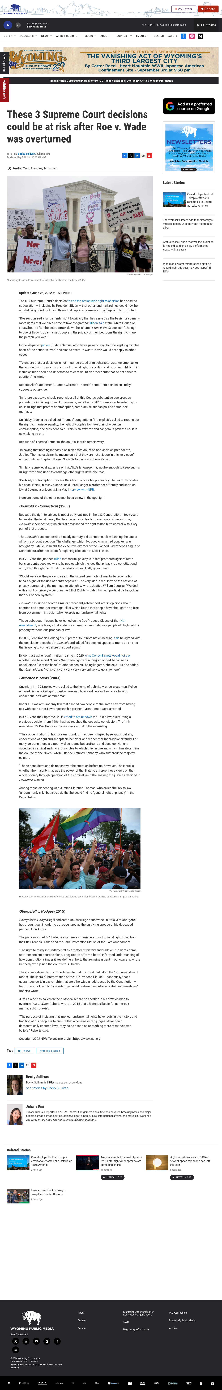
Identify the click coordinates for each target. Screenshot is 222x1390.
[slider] (23, 25)
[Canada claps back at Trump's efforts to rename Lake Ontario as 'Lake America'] (174, 199)
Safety (172, 36)
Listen (7, 36)
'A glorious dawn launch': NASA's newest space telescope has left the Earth (190, 1161)
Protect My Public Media (182, 1320)
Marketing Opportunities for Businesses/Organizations (138, 1313)
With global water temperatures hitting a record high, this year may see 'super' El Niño (187, 267)
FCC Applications (178, 1313)
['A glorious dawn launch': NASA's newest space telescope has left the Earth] (157, 1162)
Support (123, 36)
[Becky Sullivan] (15, 1085)
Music (89, 36)
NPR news (24, 1050)
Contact (82, 1320)
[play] (8, 25)
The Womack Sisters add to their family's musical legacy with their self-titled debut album (188, 223)
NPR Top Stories (50, 1050)
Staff (126, 1321)
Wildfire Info (4, 89)
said (116, 638)
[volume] (18, 25)
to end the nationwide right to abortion (93, 301)
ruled (57, 559)
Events (141, 36)
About (104, 36)
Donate (209, 9)
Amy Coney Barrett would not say (108, 655)
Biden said (97, 323)
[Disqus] (111, 1253)
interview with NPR (81, 489)
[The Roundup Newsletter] (189, 147)
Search (159, 36)
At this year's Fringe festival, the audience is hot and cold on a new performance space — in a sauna (188, 245)
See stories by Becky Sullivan (47, 1088)
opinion (45, 345)
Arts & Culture (66, 36)
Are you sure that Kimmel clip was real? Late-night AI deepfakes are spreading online (121, 1161)
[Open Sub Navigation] (15, 36)
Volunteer (185, 9)
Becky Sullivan (26, 153)
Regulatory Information (136, 1329)
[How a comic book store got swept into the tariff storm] (18, 1196)
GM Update (4, 63)
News (45, 36)
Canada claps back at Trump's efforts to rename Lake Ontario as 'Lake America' (51, 1161)
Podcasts (27, 36)
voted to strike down (78, 717)
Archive (173, 1328)
